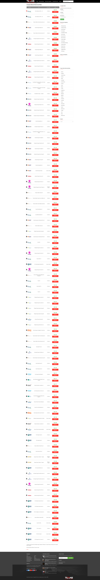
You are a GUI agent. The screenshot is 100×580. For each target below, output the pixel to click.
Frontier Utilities (63, 39)
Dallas (62, 78)
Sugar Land (62, 108)
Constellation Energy (64, 32)
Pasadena (62, 98)
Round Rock (63, 105)
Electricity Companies (48, 1)
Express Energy (63, 37)
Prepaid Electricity (55, 1)
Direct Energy (63, 34)
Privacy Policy (28, 568)
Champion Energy (63, 27)
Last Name (61, 12)
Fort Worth (62, 80)
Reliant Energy (63, 47)
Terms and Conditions (32, 568)
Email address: (62, 15)
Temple (62, 110)
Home (37, 1)
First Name (61, 9)
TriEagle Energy (63, 49)
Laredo (62, 88)
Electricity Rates (41, 1)
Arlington (62, 73)
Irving (62, 85)
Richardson (62, 103)
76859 (27, 549)
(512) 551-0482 (61, 563)
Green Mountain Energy (64, 42)
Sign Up (55, 17)
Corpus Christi (63, 75)
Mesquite (62, 93)
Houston (62, 83)
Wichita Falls (63, 115)
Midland (62, 95)
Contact (60, 1)
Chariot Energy (63, 29)
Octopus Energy (63, 44)
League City (62, 90)
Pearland (62, 100)
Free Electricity (28, 561)
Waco (62, 113)
